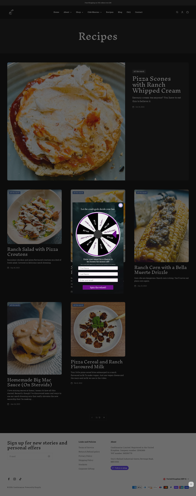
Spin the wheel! (98, 287)
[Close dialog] (121, 205)
